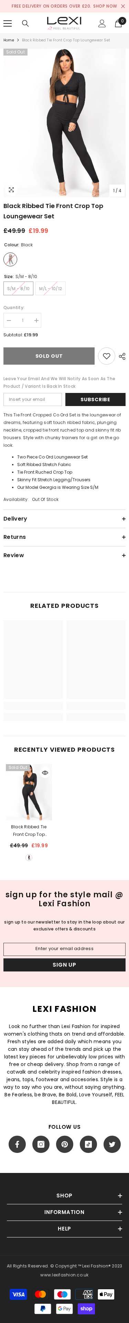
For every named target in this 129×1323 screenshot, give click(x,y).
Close (123, 6)
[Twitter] (112, 1144)
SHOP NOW (105, 6)
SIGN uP (64, 965)
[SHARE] (120, 356)
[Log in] (102, 23)
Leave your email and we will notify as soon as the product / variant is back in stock (59, 382)
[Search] (25, 23)
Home (8, 40)
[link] (33, 706)
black (28, 857)
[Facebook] (17, 1144)
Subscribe (95, 399)
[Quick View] (45, 773)
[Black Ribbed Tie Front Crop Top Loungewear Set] (29, 792)
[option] (64, 123)
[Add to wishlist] (106, 356)
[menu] (7, 23)
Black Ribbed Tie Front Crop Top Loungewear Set (29, 831)
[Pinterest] (64, 1144)
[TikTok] (88, 1144)
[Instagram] (41, 1144)
